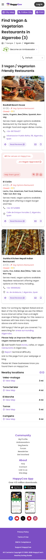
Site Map (23, 473)
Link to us (23, 470)
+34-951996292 (13, 288)
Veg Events (23, 445)
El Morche (8, 396)
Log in (39, 4)
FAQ (23, 464)
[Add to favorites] (40, 144)
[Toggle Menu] (3, 4)
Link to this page (10, 356)
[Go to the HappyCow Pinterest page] (29, 518)
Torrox (6, 406)
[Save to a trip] (35, 144)
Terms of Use (23, 537)
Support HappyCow (23, 547)
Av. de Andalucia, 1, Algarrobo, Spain (22, 292)
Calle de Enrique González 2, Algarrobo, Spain (24, 214)
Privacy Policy (23, 532)
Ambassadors (23, 442)
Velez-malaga (11, 377)
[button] (40, 372)
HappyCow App (23, 478)
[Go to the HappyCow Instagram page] (35, 518)
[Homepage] (14, 4)
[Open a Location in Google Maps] (5, 144)
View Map (10, 380)
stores (24, 344)
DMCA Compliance (23, 542)
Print (41, 12)
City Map (9, 12)
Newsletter (23, 451)
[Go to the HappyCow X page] (23, 518)
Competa (8, 416)
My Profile (23, 439)
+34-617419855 (13, 208)
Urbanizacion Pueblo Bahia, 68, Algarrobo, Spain (25, 137)
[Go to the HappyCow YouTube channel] (17, 518)
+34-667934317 (14, 131)
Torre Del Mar (10, 387)
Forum (23, 448)
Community (23, 435)
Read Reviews (16, 144)
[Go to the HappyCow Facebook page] (10, 518)
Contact (23, 467)
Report (8, 352)
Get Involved (23, 454)
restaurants (7, 347)
